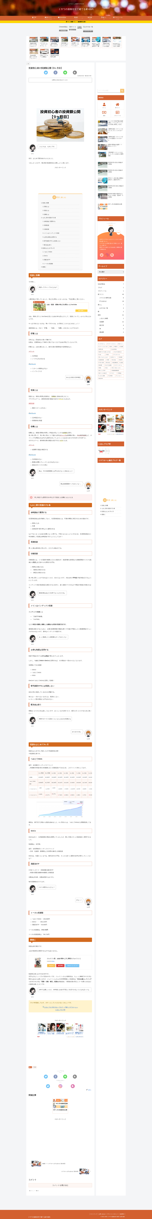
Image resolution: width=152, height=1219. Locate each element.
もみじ (111, 225)
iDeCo (46, 255)
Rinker (53, 961)
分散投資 (46, 229)
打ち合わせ (111, 301)
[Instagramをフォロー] (60, 1086)
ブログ (111, 287)
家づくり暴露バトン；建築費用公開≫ (76, 21)
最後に (44, 267)
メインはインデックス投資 (51, 233)
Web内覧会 (111, 284)
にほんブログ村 (60, 1010)
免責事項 (122, 1214)
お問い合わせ (102, 1214)
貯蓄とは (46, 206)
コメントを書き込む (60, 1185)
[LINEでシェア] (65, 72)
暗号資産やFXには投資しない (52, 241)
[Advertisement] (60, 94)
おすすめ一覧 (111, 308)
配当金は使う (48, 245)
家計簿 (111, 325)
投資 (35, 1067)
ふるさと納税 (111, 318)
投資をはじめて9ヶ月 (48, 248)
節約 (111, 315)
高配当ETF (47, 259)
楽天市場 (60, 965)
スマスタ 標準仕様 (111, 298)
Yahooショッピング (72, 965)
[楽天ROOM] (73, 1086)
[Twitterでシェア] (46, 72)
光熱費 (111, 322)
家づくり (111, 294)
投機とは (46, 214)
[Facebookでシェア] (55, 72)
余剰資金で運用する (49, 221)
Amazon (51, 965)
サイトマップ (93, 1214)
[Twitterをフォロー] (48, 1086)
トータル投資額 (48, 263)
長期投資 (46, 225)
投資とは (46, 210)
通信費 (111, 332)
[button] (75, 72)
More (118, 232)
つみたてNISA (48, 252)
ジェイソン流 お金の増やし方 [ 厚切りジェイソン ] (63, 958)
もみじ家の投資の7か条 (49, 217)
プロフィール (111, 291)
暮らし (111, 305)
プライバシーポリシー (112, 1214)
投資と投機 (45, 203)
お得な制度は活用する (50, 237)
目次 (58, 197)
